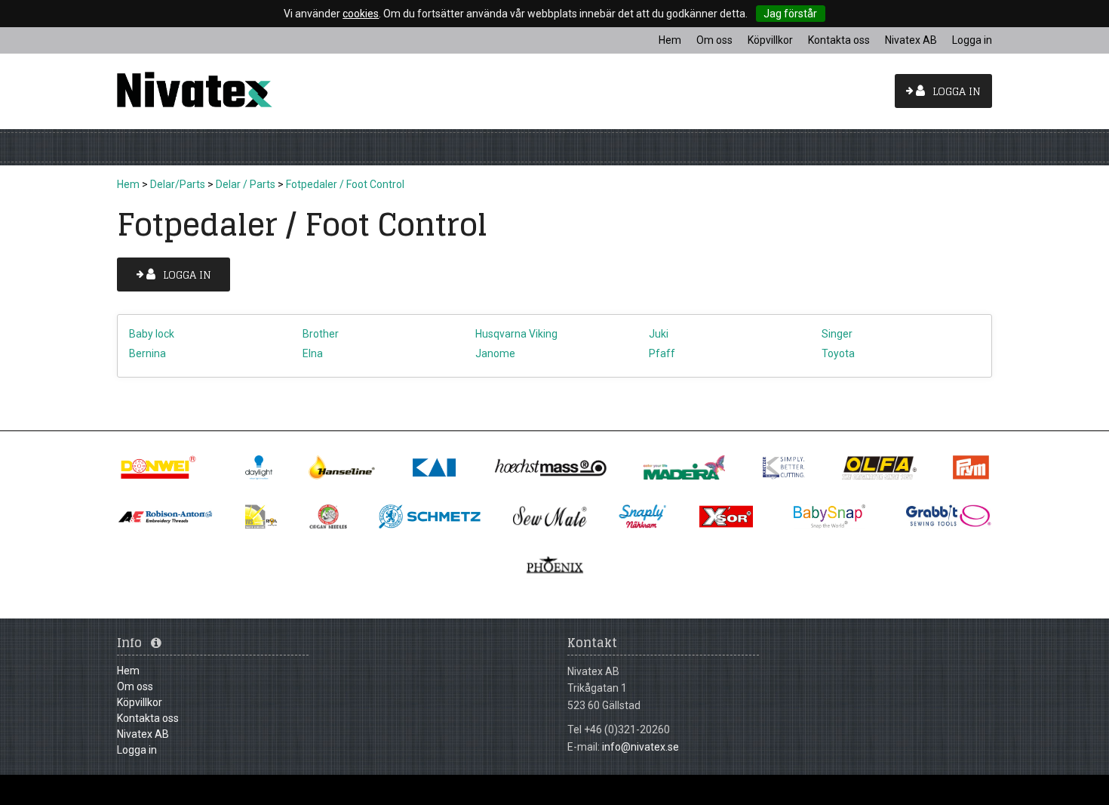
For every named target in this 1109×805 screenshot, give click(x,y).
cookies (361, 14)
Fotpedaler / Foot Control (345, 184)
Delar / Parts (245, 184)
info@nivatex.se (640, 747)
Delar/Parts (177, 184)
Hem (128, 184)
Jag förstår (790, 14)
